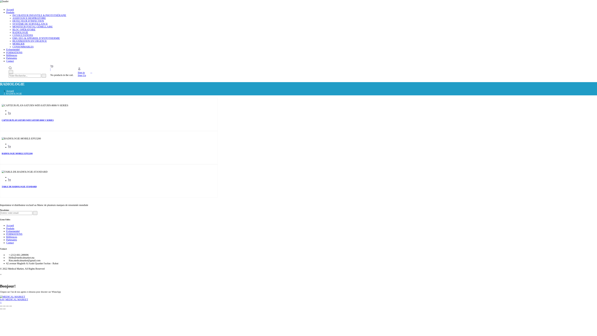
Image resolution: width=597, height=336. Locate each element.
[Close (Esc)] (1, 306)
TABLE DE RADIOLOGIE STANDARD (19, 186)
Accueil (10, 91)
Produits (10, 228)
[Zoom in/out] (10, 306)
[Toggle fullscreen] (7, 306)
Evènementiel (13, 231)
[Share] (4, 306)
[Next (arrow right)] (4, 308)
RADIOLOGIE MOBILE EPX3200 (17, 153)
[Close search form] (11, 72)
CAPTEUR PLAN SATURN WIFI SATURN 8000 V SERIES (28, 120)
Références (11, 237)
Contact (10, 242)
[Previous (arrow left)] (1, 308)
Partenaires (11, 239)
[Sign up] (35, 213)
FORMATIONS (14, 234)
